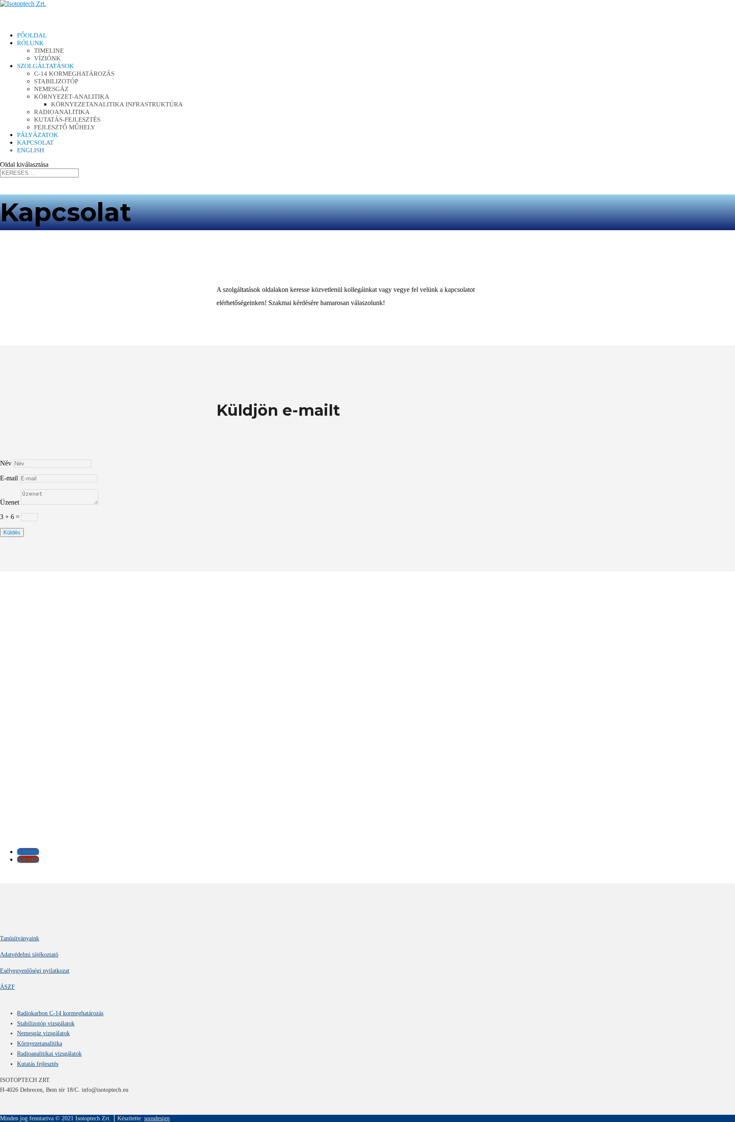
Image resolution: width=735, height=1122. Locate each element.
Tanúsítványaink (19, 938)
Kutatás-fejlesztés (67, 119)
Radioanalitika (62, 111)
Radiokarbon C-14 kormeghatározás (60, 1013)
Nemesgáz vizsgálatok (43, 1033)
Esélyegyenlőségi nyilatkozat (34, 971)
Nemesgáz (51, 89)
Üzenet (9, 502)
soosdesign (157, 1118)
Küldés (11, 532)
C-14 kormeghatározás (74, 73)
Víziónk (47, 58)
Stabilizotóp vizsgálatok (45, 1023)
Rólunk (30, 43)
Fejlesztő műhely (64, 127)
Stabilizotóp (56, 81)
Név (5, 463)
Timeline (49, 50)
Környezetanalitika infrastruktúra (117, 104)
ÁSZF (7, 987)
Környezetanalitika (39, 1043)
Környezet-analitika (71, 96)
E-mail (9, 478)
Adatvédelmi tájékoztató (29, 954)
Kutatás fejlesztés (37, 1064)
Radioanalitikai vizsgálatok (49, 1054)
